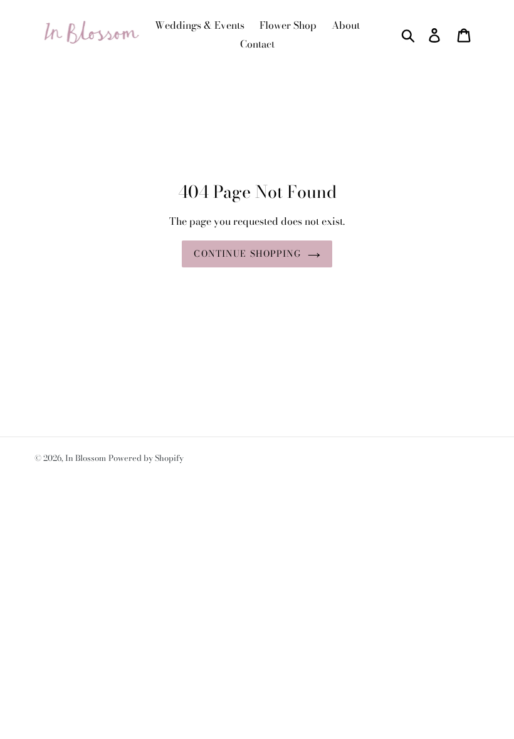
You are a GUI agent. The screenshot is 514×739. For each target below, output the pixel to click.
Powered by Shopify (146, 458)
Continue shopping (247, 254)
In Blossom (85, 458)
